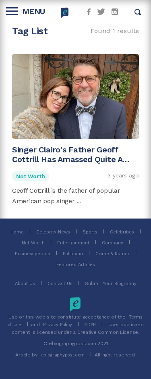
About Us (25, 283)
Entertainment (73, 243)
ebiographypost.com (63, 355)
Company (112, 243)
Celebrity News (53, 232)
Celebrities (122, 232)
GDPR (90, 324)
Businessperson (32, 253)
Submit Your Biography (111, 283)
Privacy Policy (57, 324)
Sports (90, 232)
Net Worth (30, 176)
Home (17, 232)
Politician (73, 253)
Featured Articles (75, 264)
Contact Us (60, 283)
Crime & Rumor (112, 253)
